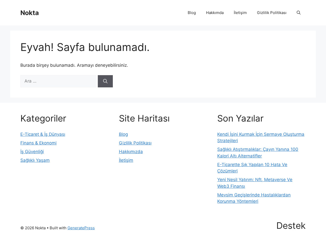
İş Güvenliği (32, 151)
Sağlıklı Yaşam (35, 160)
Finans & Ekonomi (38, 142)
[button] (299, 12)
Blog (192, 12)
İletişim (240, 12)
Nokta (29, 13)
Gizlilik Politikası (272, 12)
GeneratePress (81, 227)
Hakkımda (215, 12)
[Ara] (105, 81)
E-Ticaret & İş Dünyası (42, 134)
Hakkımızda (131, 151)
